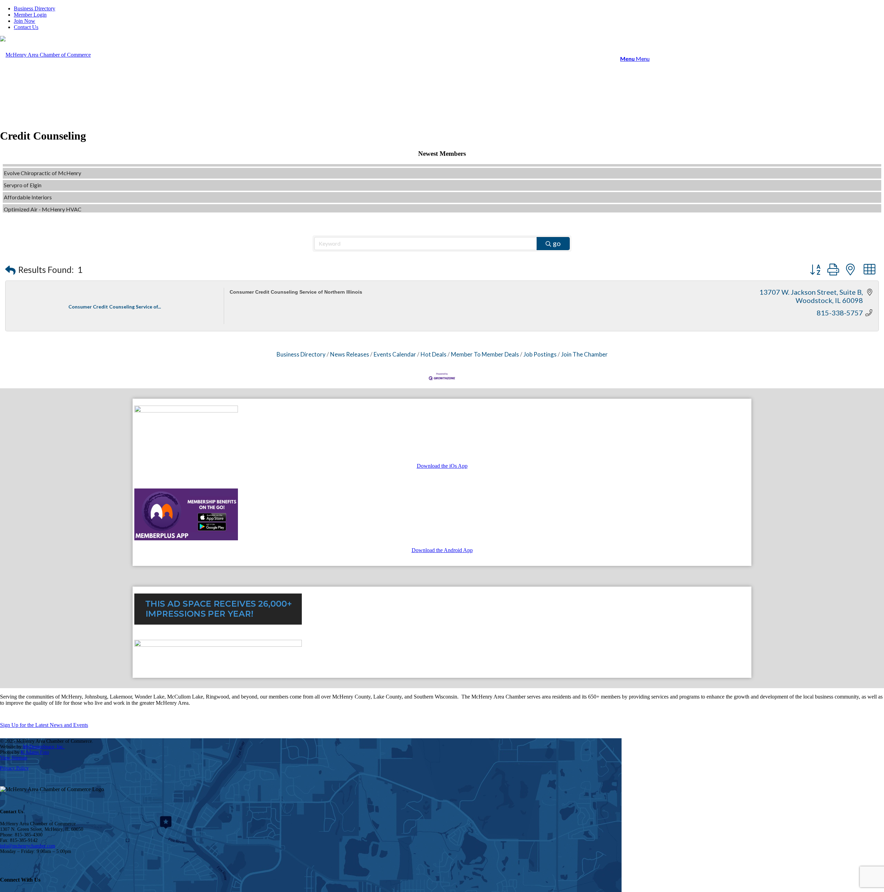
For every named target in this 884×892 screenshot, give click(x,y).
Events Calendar (395, 354)
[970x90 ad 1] (218, 623)
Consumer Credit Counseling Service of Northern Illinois (296, 292)
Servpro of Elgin (22, 173)
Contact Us (26, 27)
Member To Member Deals (485, 354)
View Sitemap (13, 757)
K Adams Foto (35, 752)
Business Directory (34, 8)
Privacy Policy (14, 768)
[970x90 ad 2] (218, 645)
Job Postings (540, 354)
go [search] (557, 243)
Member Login (30, 15)
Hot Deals (433, 354)
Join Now (24, 21)
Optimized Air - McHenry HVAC (42, 197)
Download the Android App (442, 550)
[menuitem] (449, 9)
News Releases (349, 354)
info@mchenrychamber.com (27, 845)
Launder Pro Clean (25, 210)
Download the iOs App (442, 466)
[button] (10, 270)
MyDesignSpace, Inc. (44, 746)
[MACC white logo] (45, 55)
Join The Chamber (584, 354)
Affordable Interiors (28, 185)
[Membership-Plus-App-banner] (186, 411)
